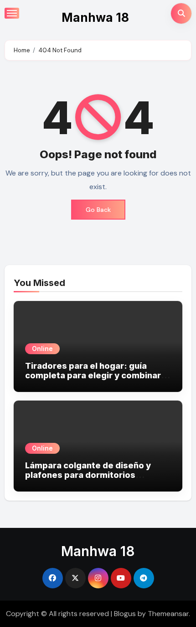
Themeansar (168, 613)
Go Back (98, 210)
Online (42, 348)
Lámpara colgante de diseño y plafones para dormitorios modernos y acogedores (88, 475)
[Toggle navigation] (12, 13)
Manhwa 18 (95, 17)
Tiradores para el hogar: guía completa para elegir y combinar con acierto (93, 375)
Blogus (125, 613)
